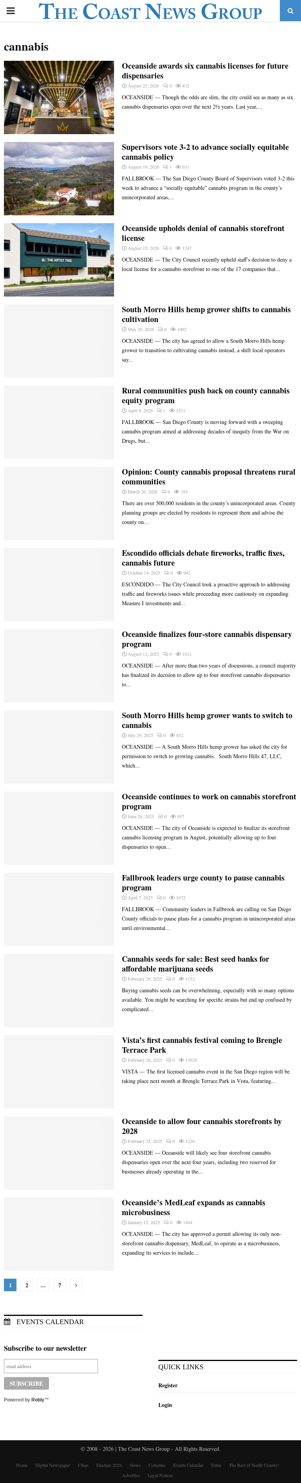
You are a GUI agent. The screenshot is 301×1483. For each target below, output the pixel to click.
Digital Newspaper (52, 1465)
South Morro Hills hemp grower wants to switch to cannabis (207, 720)
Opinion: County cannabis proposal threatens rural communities (209, 476)
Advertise (131, 1475)
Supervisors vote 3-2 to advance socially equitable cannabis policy (205, 151)
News (135, 1465)
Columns (157, 1465)
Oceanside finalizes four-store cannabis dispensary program (207, 639)
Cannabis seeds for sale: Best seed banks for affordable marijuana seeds (195, 963)
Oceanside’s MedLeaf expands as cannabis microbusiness (193, 1207)
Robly (37, 1400)
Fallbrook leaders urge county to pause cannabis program (203, 882)
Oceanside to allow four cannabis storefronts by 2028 (202, 1126)
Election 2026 (109, 1465)
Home (21, 1465)
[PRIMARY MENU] (10, 10)
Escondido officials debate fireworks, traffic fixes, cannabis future (203, 557)
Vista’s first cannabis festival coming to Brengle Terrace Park (202, 1044)
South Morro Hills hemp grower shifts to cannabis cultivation (206, 314)
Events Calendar (49, 1322)
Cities (83, 1465)
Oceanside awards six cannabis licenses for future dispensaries (205, 70)
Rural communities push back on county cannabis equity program (206, 395)
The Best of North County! (254, 1465)
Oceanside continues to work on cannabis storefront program (209, 801)
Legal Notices (160, 1475)
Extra (216, 1465)
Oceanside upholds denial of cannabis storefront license (203, 233)
